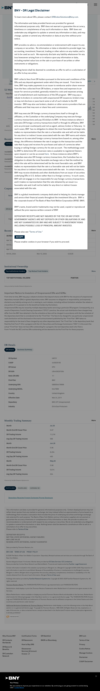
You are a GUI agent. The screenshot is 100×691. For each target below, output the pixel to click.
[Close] (96, 676)
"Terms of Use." (36, 232)
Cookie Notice (19, 687)
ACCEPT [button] (19, 237)
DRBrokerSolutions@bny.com (65, 17)
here (47, 154)
